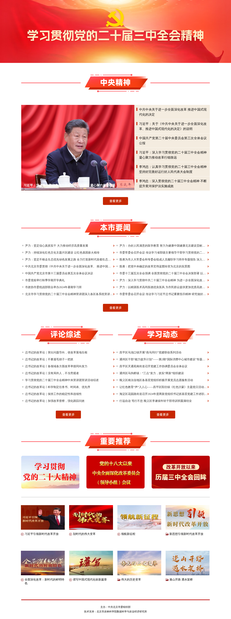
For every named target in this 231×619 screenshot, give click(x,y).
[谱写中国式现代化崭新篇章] (91, 574)
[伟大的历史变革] (139, 574)
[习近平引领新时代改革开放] (43, 528)
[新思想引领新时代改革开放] (187, 528)
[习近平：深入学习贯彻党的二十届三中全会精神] (85, 188)
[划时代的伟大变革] (91, 528)
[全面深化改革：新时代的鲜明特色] (43, 574)
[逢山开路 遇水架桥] (187, 574)
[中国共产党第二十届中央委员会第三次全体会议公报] (77, 147)
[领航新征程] (139, 528)
